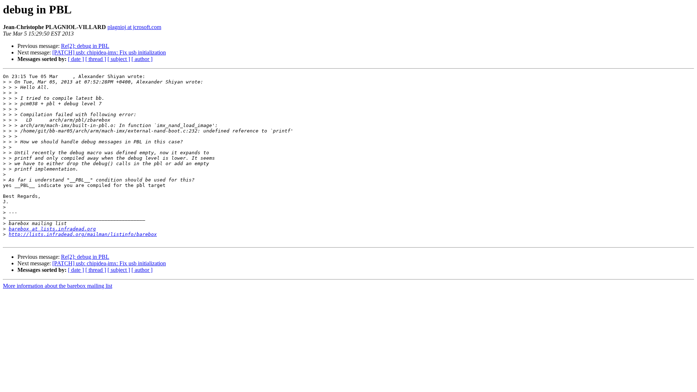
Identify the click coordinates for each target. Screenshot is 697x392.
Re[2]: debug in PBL (85, 46)
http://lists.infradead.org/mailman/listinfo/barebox (83, 234)
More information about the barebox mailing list (57, 286)
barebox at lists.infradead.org (52, 229)
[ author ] (141, 59)
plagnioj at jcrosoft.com (134, 27)
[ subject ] (118, 59)
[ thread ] (95, 59)
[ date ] (76, 59)
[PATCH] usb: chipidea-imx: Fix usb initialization (109, 52)
